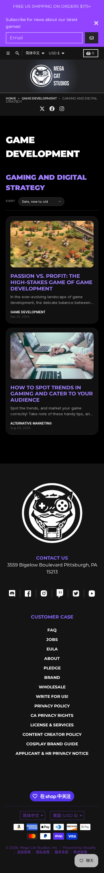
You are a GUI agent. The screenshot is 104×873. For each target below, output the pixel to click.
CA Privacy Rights (52, 715)
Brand (52, 677)
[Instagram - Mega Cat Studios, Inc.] (62, 108)
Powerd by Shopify (79, 847)
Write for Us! (52, 696)
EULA (52, 649)
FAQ (52, 630)
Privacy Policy (52, 706)
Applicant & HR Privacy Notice (52, 753)
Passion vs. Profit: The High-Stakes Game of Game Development (51, 282)
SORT (10, 201)
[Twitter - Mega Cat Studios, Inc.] (42, 108)
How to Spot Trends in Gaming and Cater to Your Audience (51, 393)
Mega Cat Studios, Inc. (39, 847)
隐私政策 (43, 852)
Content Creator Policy (52, 734)
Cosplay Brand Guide (52, 743)
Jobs (52, 639)
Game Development (39, 98)
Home (11, 98)
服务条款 (61, 852)
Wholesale (52, 687)
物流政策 (80, 852)
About (52, 658)
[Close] (96, 23)
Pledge (52, 668)
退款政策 (24, 852)
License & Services (52, 725)
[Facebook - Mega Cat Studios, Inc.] (52, 108)
